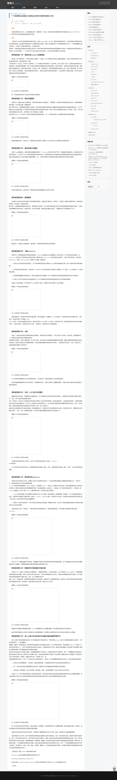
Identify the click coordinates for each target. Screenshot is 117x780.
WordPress (64, 776)
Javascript (93, 66)
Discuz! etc (93, 95)
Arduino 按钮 (91, 165)
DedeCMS (93, 93)
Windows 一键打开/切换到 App (96, 40)
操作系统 (90, 114)
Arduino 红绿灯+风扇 (94, 172)
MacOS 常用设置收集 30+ (95, 19)
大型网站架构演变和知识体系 (25, 34)
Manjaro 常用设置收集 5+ (95, 24)
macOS (92, 123)
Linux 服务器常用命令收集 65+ (96, 17)
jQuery (92, 69)
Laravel (93, 101)
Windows (93, 129)
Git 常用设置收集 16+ (94, 27)
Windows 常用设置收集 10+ (95, 35)
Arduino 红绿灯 (92, 175)
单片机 (93, 58)
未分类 (39, 23)
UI (91, 77)
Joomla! (93, 98)
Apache (20, 14)
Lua (92, 72)
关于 (57, 7)
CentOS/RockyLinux (98, 119)
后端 (23, 7)
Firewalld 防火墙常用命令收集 (96, 32)
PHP (92, 108)
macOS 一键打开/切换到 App (95, 37)
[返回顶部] (114, 771)
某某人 (13, 3)
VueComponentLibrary (96, 82)
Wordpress (93, 111)
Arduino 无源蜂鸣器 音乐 (95, 167)
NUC (94, 125)
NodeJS (93, 74)
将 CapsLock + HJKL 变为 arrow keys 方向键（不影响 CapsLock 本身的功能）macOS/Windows (97, 158)
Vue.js (92, 79)
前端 (35, 7)
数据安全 (90, 132)
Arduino (93, 53)
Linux (92, 117)
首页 (12, 7)
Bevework (74, 776)
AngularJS (93, 64)
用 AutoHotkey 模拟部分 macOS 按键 (98, 145)
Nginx (92, 106)
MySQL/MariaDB (95, 103)
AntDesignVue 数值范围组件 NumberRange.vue (95, 153)
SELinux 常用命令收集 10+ (95, 30)
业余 (46, 7)
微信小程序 (94, 84)
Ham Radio (93, 55)
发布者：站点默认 (19, 21)
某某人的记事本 (50, 776)
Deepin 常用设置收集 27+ (95, 22)
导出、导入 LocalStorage (94, 170)
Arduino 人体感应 (93, 162)
